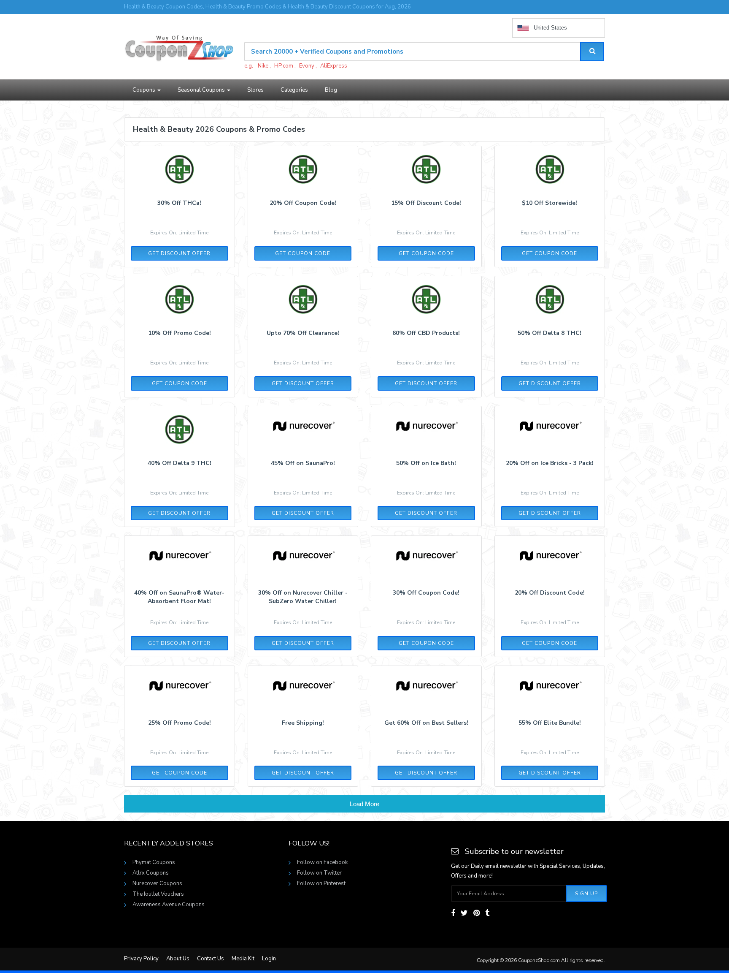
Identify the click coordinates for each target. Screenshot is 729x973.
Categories (294, 90)
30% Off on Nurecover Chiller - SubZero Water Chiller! (303, 597)
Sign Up (586, 893)
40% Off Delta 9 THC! (179, 463)
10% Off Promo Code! (179, 333)
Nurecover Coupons (157, 883)
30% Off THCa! (179, 203)
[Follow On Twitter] (464, 913)
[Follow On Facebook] (453, 913)
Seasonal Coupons (202, 90)
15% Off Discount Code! (426, 203)
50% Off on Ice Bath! (426, 463)
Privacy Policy (141, 958)
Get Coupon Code (302, 253)
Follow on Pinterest (321, 883)
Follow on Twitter (319, 873)
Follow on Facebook (322, 862)
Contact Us (210, 958)
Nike (263, 66)
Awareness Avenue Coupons (168, 904)
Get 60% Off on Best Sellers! (426, 723)
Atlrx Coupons (150, 873)
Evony (306, 66)
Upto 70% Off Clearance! (303, 333)
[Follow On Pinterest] (476, 913)
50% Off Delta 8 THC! (549, 333)
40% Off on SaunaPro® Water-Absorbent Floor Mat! (179, 597)
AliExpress (333, 66)
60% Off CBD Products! (426, 333)
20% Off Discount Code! (550, 593)
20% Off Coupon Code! (303, 203)
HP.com (283, 66)
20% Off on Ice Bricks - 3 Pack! (550, 463)
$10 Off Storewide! (549, 203)
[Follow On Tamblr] (487, 913)
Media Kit (243, 958)
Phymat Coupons (153, 862)
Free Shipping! (303, 723)
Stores (255, 90)
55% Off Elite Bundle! (549, 723)
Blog (331, 90)
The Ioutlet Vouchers (158, 894)
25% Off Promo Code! (179, 723)
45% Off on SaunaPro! (303, 463)
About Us (177, 958)
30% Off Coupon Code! (426, 593)
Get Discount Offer (179, 253)
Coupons (144, 90)
